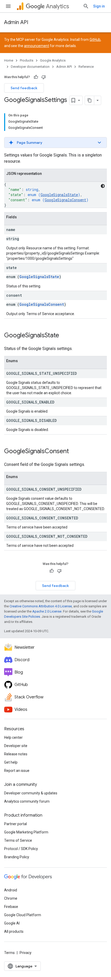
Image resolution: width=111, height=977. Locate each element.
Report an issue (16, 771)
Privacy (25, 953)
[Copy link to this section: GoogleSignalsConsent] (74, 452)
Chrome (10, 898)
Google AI (12, 923)
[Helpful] (36, 77)
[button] (55, 142)
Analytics (57, 6)
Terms (9, 953)
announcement (36, 46)
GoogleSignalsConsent (65, 199)
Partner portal (15, 824)
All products (13, 931)
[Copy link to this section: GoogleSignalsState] (64, 336)
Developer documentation (30, 67)
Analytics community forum (27, 801)
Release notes (15, 754)
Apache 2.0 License (46, 611)
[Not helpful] (43, 77)
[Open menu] (8, 6)
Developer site (15, 746)
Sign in (99, 6)
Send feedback (24, 88)
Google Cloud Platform (22, 915)
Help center (13, 737)
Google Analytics (53, 60)
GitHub (95, 40)
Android (10, 890)
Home (8, 60)
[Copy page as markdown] (89, 100)
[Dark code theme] (103, 186)
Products (26, 60)
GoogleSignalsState (59, 194)
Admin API (16, 22)
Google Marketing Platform (26, 832)
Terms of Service (18, 840)
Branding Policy (16, 857)
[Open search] (86, 6)
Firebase (11, 907)
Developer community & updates (30, 793)
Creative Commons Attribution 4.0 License (41, 606)
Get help (11, 762)
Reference (86, 67)
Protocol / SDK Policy (21, 849)
